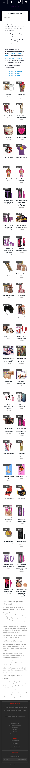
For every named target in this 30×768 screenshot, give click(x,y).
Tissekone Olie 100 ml (21, 476)
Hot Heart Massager (21, 137)
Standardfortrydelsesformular (15, 725)
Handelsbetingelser (15, 723)
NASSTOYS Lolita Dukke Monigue (8, 518)
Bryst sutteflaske (21, 317)
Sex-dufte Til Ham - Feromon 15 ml (21, 405)
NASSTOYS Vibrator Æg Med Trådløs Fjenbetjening (8, 227)
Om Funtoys (15, 729)
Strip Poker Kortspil (8, 336)
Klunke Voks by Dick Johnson (13, 58)
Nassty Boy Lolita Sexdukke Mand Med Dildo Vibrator (21, 360)
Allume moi (8, 137)
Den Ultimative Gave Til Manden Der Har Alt (21, 226)
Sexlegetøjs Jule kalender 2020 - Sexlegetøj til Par (9, 430)
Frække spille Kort (8, 116)
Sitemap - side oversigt (15, 733)
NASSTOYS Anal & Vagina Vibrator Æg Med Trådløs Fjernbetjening (8, 251)
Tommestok (8, 273)
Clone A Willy (19, 668)
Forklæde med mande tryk (8, 296)
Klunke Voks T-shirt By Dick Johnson (21, 158)
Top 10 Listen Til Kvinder (15, 71)
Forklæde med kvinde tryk (21, 274)
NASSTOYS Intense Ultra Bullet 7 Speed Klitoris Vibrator (8, 202)
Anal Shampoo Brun (8, 178)
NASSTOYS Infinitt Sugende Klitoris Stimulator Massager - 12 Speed (21, 431)
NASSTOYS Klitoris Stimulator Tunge (21, 337)
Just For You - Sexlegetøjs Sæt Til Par (21, 383)
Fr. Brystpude (21, 295)
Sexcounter (8, 94)
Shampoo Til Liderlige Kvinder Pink (21, 179)
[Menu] (3, 2)
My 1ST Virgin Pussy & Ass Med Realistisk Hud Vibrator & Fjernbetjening (21, 592)
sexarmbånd (5, 655)
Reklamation (15, 727)
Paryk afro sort (8, 317)
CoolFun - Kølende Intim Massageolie (21, 116)
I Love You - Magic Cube (8, 158)
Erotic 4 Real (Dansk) (9, 498)
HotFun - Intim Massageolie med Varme (21, 455)
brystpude (15, 653)
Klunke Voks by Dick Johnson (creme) (8, 542)
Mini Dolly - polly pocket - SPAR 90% (21, 95)
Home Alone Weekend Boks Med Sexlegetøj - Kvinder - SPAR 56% (8, 360)
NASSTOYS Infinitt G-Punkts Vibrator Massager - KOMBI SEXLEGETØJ (21, 203)
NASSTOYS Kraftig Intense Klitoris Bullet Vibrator (21, 543)
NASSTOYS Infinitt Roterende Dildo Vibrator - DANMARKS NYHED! (21, 567)
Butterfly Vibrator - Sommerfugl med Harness (8, 406)
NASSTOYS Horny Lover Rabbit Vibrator (21, 249)
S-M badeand (21, 498)
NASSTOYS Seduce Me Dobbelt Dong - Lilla (8, 565)
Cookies (15, 731)
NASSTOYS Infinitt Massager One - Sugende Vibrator (21, 519)
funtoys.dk (12, 764)
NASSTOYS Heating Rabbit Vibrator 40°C (8, 590)
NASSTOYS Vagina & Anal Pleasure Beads (9, 454)
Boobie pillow (8, 381)
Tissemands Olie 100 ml (9, 477)
